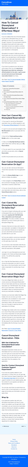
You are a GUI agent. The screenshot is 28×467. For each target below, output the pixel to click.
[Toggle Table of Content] (23, 86)
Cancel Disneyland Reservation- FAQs (13, 101)
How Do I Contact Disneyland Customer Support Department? (14, 107)
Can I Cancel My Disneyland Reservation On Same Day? (13, 96)
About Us (14, 447)
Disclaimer (14, 445)
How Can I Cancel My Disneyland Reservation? (11, 89)
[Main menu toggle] (24, 3)
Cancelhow (7, 2)
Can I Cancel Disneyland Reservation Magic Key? (14, 99)
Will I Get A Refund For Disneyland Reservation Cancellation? (13, 104)
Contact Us (14, 449)
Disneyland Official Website (11, 125)
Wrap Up (8, 109)
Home (14, 439)
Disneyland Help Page (9, 378)
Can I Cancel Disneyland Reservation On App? (13, 92)
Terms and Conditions (14, 443)
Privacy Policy (14, 441)
